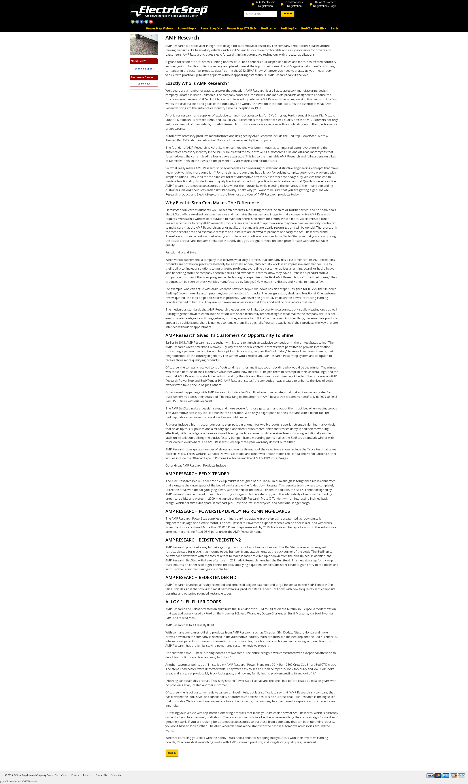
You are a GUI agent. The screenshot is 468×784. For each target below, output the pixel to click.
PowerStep (186, 28)
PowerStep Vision (159, 28)
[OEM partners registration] (295, 4)
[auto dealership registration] (266, 4)
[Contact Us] (133, 21)
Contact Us (101, 775)
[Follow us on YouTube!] (151, 21)
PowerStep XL (211, 28)
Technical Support (143, 68)
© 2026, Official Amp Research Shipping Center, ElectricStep (36, 775)
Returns (87, 775)
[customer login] (324, 4)
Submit (288, 13)
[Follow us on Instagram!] (137, 21)
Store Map (116, 775)
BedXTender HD (313, 28)
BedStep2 (287, 28)
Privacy (75, 775)
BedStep (267, 28)
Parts (335, 28)
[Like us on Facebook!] (142, 21)
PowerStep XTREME (241, 28)
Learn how (144, 83)
